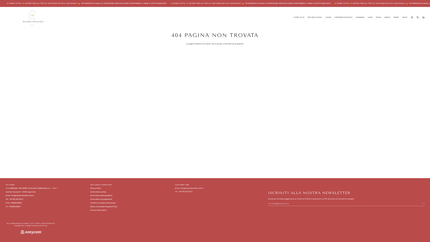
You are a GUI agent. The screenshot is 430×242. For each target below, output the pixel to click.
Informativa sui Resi (98, 192)
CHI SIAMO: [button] (10, 185)
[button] (315, 17)
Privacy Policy (95, 188)
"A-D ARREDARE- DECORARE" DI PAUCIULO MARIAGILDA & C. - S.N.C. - (32, 188)
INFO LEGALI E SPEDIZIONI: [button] (101, 185)
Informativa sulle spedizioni (101, 195)
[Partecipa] (422, 203)
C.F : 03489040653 (13, 206)
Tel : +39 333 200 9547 (14, 199)
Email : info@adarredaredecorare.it (20, 195)
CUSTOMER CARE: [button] (182, 185)
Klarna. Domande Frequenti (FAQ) (103, 206)
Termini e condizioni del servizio (103, 203)
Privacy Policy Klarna (98, 210)
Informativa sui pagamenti (101, 199)
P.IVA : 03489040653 (14, 203)
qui (218, 44)
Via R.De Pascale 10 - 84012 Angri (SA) (21, 192)
